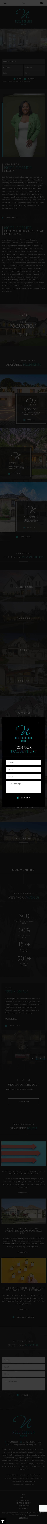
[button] (3, 1521)
